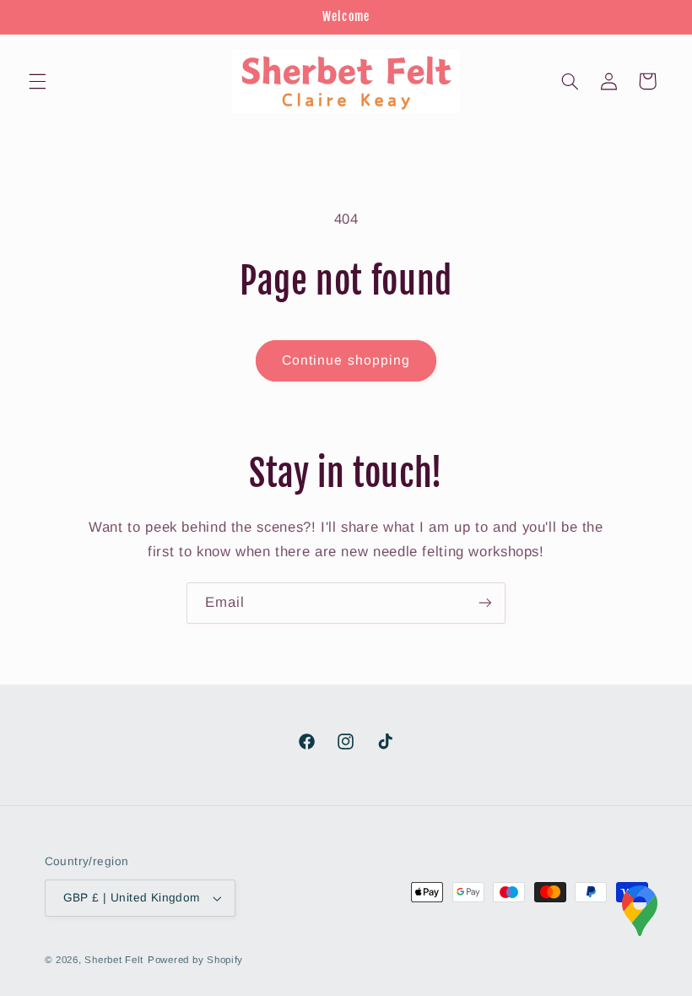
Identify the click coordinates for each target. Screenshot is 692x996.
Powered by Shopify (195, 960)
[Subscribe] (485, 603)
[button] (37, 81)
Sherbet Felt (113, 960)
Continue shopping (346, 360)
